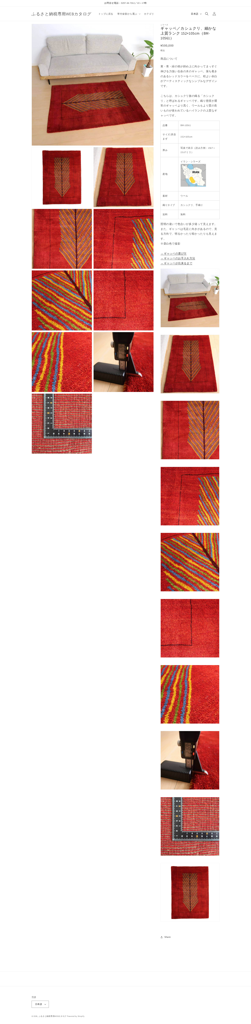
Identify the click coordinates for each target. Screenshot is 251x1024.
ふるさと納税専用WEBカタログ (53, 1016)
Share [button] (167, 936)
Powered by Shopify (76, 1016)
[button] (128, 13)
